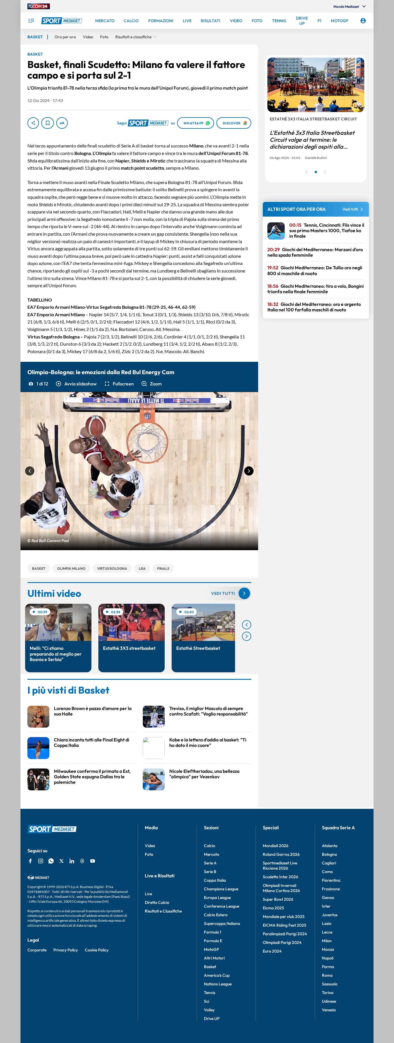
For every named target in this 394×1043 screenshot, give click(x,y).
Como (327, 871)
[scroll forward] (246, 636)
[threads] (82, 861)
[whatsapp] (51, 861)
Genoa (328, 897)
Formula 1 (212, 932)
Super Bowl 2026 (278, 899)
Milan (327, 940)
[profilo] (363, 20)
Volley (209, 1009)
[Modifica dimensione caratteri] (62, 123)
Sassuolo (329, 984)
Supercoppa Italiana (222, 923)
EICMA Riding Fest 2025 (284, 925)
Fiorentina (331, 880)
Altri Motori (214, 958)
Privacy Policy (65, 950)
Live (148, 893)
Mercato (211, 854)
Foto (149, 854)
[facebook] (30, 861)
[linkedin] (72, 861)
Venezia (329, 1009)
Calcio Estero (216, 914)
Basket (210, 966)
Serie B (210, 871)
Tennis (209, 992)
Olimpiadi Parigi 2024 (282, 942)
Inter (326, 906)
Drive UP (211, 1018)
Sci (206, 1001)
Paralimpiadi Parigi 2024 (285, 933)
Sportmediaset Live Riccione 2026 (280, 865)
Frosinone (331, 888)
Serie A (210, 863)
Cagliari (329, 863)
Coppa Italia (215, 880)
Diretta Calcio (157, 902)
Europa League (217, 897)
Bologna (329, 854)
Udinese (329, 1001)
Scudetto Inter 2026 (280, 876)
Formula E (213, 940)
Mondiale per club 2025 (284, 916)
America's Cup (217, 975)
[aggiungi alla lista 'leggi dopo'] (47, 123)
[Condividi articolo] (33, 123)
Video (150, 845)
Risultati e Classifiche (163, 911)
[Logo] (62, 20)
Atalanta (329, 845)
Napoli (327, 958)
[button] (76, 383)
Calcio (209, 845)
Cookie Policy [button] (96, 950)
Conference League (221, 906)
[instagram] (41, 861)
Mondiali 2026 (275, 845)
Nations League (218, 984)
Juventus (329, 914)
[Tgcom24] (38, 6)
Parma (328, 966)
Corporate (36, 950)
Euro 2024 (272, 951)
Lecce (327, 932)
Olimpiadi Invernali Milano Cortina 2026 (281, 888)
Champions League (221, 888)
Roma (327, 975)
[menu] (30, 20)
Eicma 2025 (273, 908)
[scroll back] (246, 624)
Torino (327, 992)
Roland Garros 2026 (281, 854)
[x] (61, 861)
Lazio (326, 923)
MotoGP (211, 949)
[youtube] (92, 861)
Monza (328, 949)
